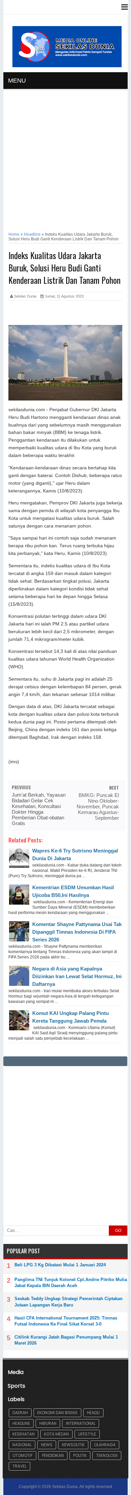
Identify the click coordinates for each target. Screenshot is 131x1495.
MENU (17, 80)
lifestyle (87, 1434)
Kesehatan (23, 1434)
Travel (19, 1466)
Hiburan (47, 1423)
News (46, 1445)
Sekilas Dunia (65, 1486)
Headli (93, 1412)
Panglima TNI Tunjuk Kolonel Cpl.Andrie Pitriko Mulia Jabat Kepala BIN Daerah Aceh (70, 1282)
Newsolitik (73, 1445)
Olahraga (105, 1445)
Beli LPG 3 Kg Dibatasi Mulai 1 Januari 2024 (60, 1264)
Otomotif (22, 1455)
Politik (80, 1455)
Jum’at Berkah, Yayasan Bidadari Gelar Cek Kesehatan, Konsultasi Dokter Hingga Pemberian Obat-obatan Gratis (39, 809)
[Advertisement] (65, 161)
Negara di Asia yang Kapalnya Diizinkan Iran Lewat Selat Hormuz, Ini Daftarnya (77, 976)
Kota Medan (56, 1434)
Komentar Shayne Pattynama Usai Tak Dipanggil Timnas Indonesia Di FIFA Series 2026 (77, 931)
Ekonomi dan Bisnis (57, 1412)
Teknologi (107, 1455)
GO (118, 1230)
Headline (21, 1423)
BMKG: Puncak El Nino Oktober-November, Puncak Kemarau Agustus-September (98, 806)
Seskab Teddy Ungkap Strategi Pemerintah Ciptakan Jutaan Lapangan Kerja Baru (68, 1301)
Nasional (22, 1445)
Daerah (20, 1412)
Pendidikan (53, 1455)
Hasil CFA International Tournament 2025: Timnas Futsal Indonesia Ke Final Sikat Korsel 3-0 (65, 1321)
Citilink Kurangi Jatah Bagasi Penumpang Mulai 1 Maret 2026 (66, 1340)
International (80, 1423)
